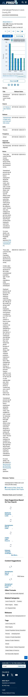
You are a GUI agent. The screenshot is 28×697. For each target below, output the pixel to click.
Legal (3, 690)
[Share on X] (9, 85)
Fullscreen (21, 76)
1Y (5, 31)
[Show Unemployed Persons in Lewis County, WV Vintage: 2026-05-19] (19, 41)
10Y (13, 31)
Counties (19, 601)
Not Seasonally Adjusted (12, 654)
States (16, 604)
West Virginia (9, 604)
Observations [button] (7, 22)
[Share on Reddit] (15, 85)
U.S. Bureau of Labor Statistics (7, 108)
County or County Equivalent (12, 637)
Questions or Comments (8, 683)
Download (19, 36)
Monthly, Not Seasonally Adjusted (14, 593)
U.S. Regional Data (10, 608)
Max (18, 31)
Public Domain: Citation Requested (14, 647)
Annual (7, 644)
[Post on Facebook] (12, 85)
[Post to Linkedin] (18, 85)
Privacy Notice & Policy (8, 693)
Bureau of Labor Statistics (12, 640)
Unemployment (16, 633)
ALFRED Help (5, 685)
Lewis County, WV (10, 601)
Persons (7, 633)
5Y (9, 31)
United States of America (12, 650)
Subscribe (21, 666)
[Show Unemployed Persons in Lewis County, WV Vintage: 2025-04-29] (19, 39)
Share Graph (13, 81)
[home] (10, 2)
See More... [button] (14, 555)
